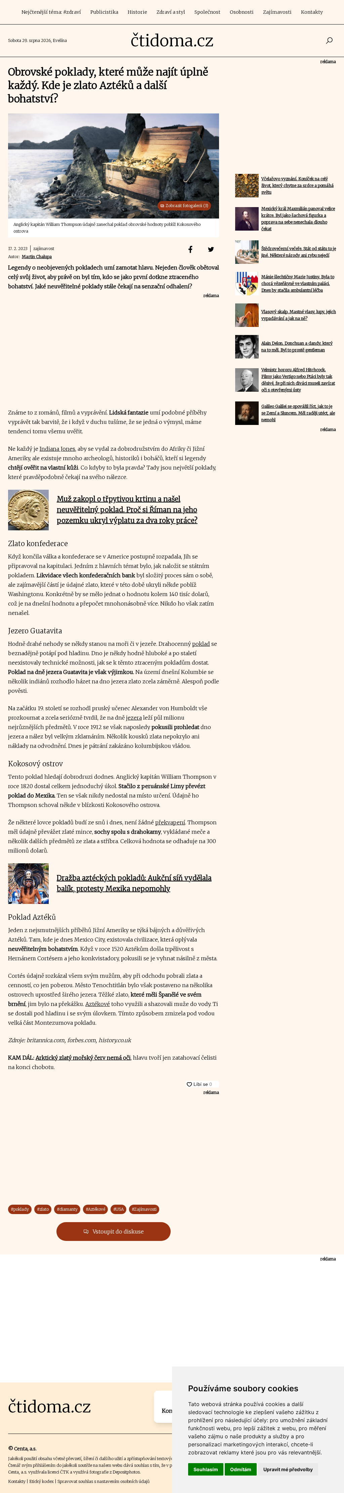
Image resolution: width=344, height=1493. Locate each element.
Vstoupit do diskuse (117, 1231)
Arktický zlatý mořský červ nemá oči (83, 1057)
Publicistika (104, 12)
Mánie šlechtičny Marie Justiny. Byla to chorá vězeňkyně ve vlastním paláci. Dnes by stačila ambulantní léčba (297, 283)
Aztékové (97, 1004)
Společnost (207, 12)
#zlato (43, 1209)
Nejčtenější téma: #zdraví (51, 12)
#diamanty (67, 1209)
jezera (134, 717)
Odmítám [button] (240, 1469)
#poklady (20, 1209)
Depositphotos (126, 1472)
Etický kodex (41, 1481)
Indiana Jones (57, 448)
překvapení (170, 822)
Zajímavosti (277, 12)
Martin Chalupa (37, 256)
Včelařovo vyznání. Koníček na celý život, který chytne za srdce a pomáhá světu (297, 185)
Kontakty (312, 12)
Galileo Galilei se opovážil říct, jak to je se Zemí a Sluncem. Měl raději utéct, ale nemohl (298, 413)
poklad (201, 643)
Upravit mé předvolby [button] (288, 1469)
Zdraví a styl (171, 12)
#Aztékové (95, 1209)
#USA (118, 1209)
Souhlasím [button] (206, 1469)
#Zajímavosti (144, 1209)
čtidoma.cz (172, 41)
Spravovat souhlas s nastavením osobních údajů (103, 1481)
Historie (137, 12)
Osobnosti (242, 12)
